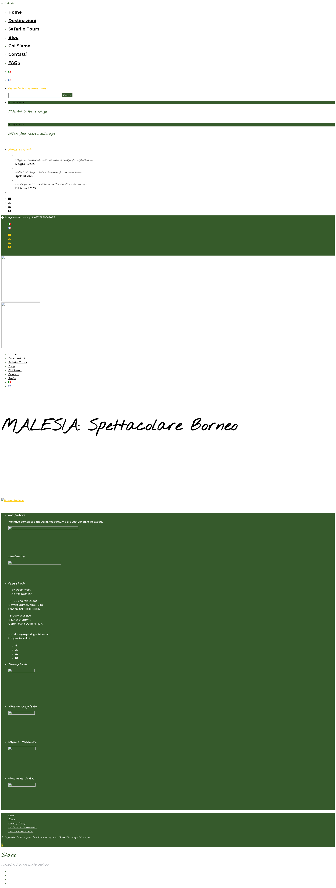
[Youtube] (9, 203)
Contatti (17, 54)
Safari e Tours (23, 29)
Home (15, 12)
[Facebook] (16, 646)
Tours (11, 819)
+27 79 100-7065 (44, 217)
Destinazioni (22, 20)
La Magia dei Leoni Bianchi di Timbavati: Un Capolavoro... (51, 184)
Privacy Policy (17, 823)
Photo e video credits (20, 831)
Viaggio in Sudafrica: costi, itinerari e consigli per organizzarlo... (54, 160)
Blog (13, 37)
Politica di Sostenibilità (22, 827)
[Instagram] (9, 211)
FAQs (14, 62)
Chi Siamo (19, 45)
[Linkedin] (9, 207)
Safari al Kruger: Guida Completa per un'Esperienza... (48, 172)
